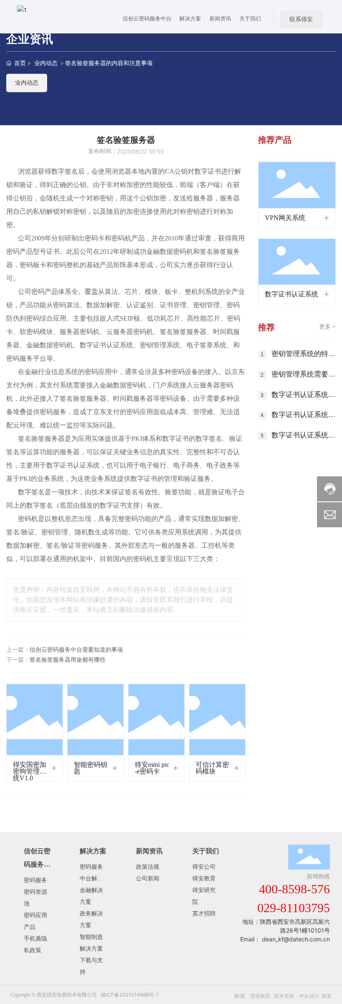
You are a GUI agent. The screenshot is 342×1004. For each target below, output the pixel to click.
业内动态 (46, 62)
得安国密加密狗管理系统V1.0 (29, 771)
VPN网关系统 (285, 217)
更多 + (327, 327)
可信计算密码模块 (212, 768)
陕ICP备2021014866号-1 (130, 994)
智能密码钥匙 (90, 768)
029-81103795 (293, 908)
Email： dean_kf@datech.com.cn (285, 939)
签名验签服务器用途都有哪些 (68, 660)
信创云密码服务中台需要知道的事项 (76, 650)
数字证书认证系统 (291, 294)
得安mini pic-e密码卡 (152, 768)
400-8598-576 (294, 889)
